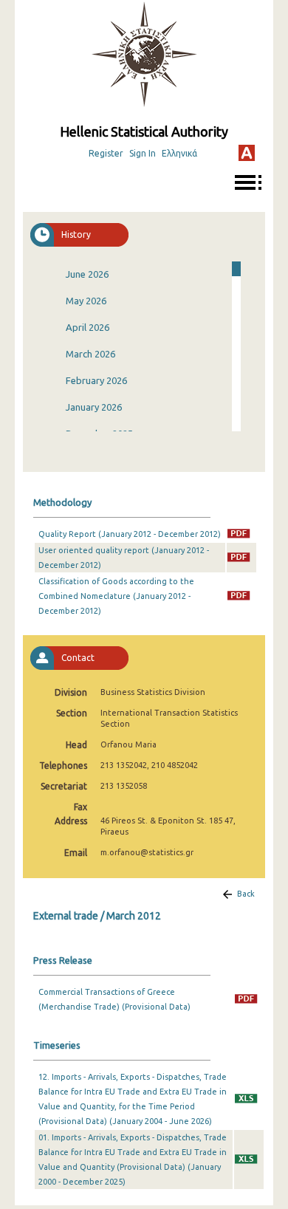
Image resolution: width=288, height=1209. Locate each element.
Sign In (142, 153)
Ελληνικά (179, 153)
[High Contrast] (247, 153)
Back (246, 893)
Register (106, 153)
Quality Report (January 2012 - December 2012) (129, 534)
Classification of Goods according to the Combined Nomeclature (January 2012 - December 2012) (116, 596)
